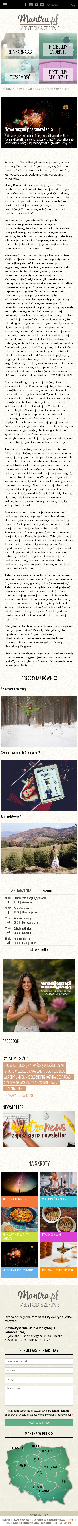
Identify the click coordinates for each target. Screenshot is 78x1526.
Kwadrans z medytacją (25, 918)
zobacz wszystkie (39, 949)
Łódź (39, 1472)
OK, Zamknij (66, 1522)
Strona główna (13, 89)
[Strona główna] (39, 31)
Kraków (44, 1491)
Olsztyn (47, 1451)
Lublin (62, 1482)
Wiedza (33, 89)
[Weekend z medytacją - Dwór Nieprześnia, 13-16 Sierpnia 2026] (39, 995)
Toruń (35, 1459)
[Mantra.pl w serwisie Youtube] (36, 4)
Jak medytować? (11, 816)
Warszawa (51, 1467)
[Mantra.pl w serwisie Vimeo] (42, 4)
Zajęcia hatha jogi (23, 928)
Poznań (23, 1465)
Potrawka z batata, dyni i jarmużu (17, 1236)
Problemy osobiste (55, 89)
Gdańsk (35, 1446)
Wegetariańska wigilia (54, 1199)
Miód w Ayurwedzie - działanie (58, 1270)
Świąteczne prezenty (13, 688)
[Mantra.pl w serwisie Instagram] (31, 4)
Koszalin (17, 1448)
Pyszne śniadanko (52, 1234)
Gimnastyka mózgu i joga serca (30, 898)
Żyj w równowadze (23, 908)
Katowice (37, 1487)
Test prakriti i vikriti (14, 1199)
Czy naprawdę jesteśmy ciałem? (20, 752)
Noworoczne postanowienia (18, 1270)
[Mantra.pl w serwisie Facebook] (25, 4)
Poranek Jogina (22, 939)
